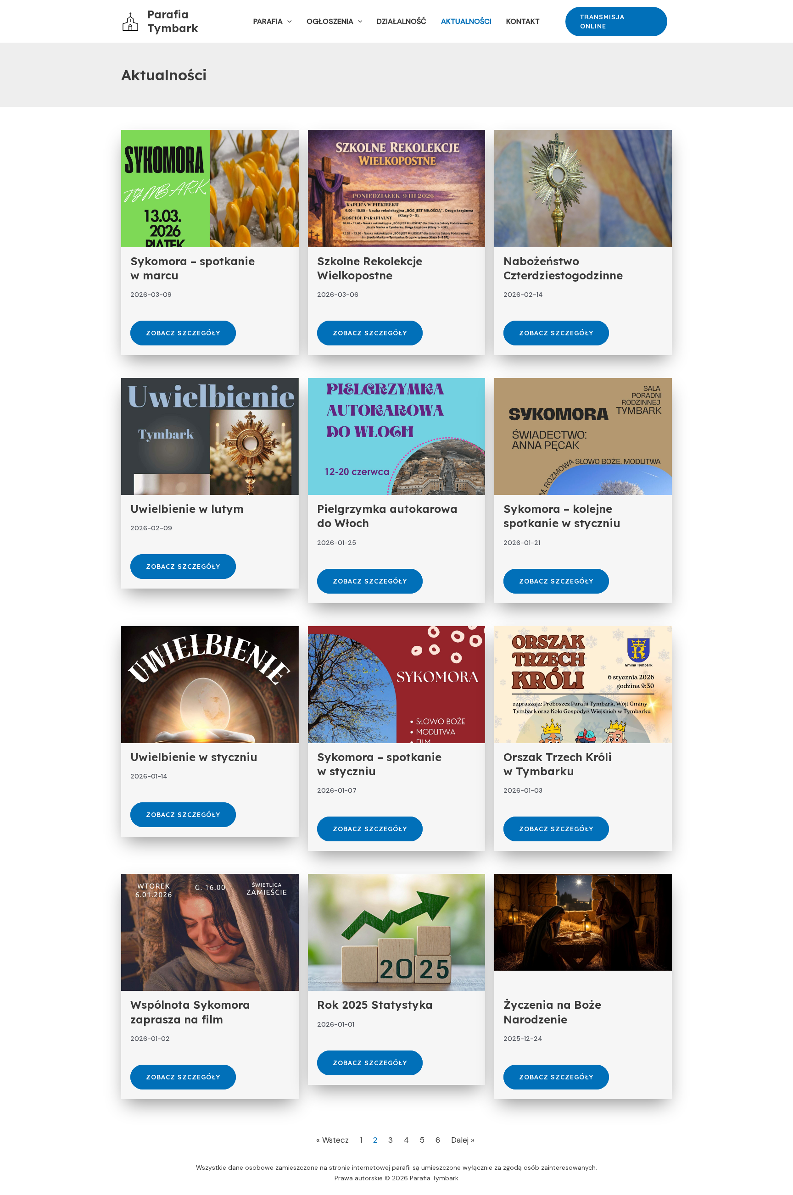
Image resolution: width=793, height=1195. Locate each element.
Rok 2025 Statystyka (375, 1005)
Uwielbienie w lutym (187, 509)
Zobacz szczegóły (183, 333)
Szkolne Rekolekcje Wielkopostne (369, 268)
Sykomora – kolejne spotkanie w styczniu (561, 516)
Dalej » (463, 1140)
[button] (287, 21)
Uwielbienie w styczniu (193, 757)
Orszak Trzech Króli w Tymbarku (557, 764)
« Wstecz (332, 1140)
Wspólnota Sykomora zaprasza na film (190, 1012)
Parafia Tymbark (172, 21)
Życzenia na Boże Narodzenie (552, 1012)
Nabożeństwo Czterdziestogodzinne (563, 268)
